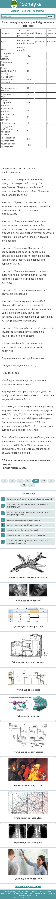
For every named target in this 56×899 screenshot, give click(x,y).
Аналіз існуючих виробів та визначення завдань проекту (27, 513)
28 (28, 481)
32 (24, 485)
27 (20, 481)
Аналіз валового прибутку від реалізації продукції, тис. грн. (27, 541)
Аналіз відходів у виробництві (22, 530)
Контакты (38, 11)
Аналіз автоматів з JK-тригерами (24, 525)
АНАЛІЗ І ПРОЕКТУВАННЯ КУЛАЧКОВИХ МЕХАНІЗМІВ (27, 505)
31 (51, 481)
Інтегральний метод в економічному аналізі (29, 499)
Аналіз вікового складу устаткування (26, 535)
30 (43, 481)
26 (12, 481)
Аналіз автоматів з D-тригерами (23, 520)
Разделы (26, 11)
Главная (14, 11)
